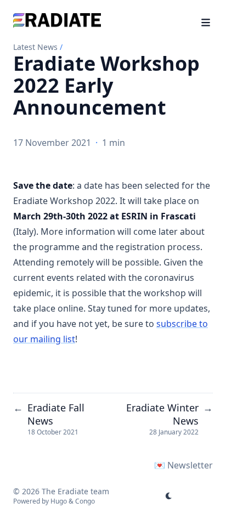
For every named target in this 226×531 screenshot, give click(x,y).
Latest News (35, 47)
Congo (85, 501)
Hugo (58, 501)
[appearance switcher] (169, 496)
